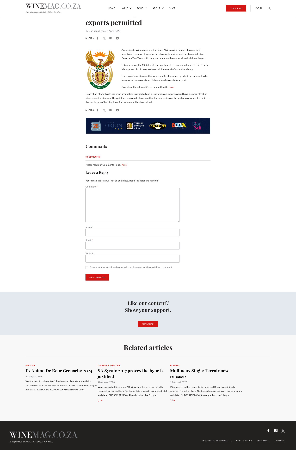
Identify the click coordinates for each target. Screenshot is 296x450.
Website (89, 253)
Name (89, 227)
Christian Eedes (97, 30)
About (156, 8)
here (171, 87)
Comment (91, 186)
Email (89, 240)
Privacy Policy (244, 441)
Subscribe (236, 8)
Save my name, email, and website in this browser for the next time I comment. (131, 267)
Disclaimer (263, 441)
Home (111, 8)
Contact (279, 441)
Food (140, 8)
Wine (125, 8)
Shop (172, 8)
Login (258, 8)
